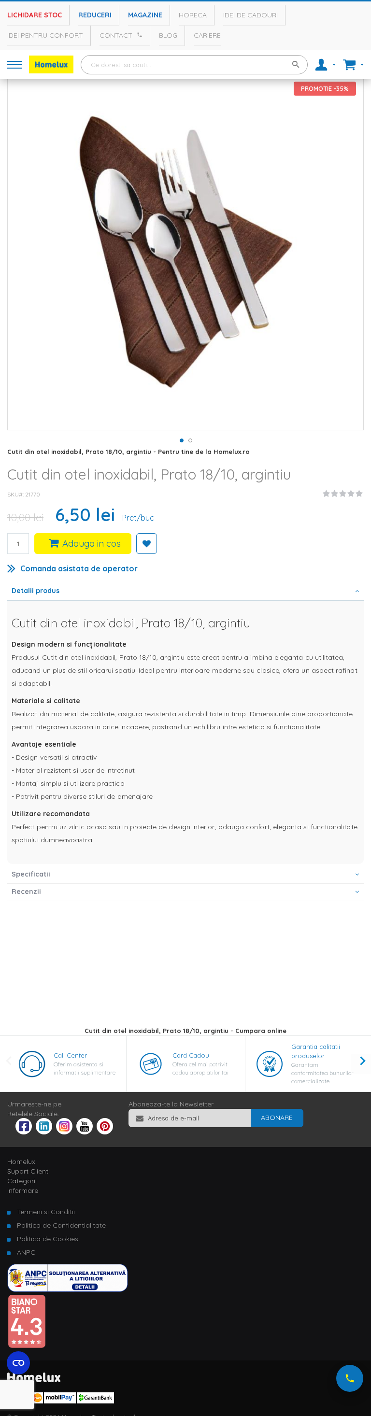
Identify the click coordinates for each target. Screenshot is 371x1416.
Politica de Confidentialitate (61, 1225)
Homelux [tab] (21, 1161)
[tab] (185, 591)
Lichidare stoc (34, 15)
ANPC (26, 1252)
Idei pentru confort (45, 35)
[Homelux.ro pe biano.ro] (26, 1346)
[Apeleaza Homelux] (138, 34)
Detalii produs (35, 590)
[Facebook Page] (23, 1128)
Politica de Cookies (47, 1238)
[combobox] (194, 64)
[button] (181, 440)
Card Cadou (190, 1055)
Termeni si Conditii (46, 1211)
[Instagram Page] (64, 1132)
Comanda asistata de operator (79, 568)
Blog (168, 35)
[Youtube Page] (84, 1132)
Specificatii (31, 874)
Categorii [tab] (22, 1180)
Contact (116, 35)
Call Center (70, 1055)
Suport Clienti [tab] (28, 1171)
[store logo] (51, 64)
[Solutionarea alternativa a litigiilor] (67, 1289)
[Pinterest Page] (105, 1132)
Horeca (193, 15)
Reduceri (95, 15)
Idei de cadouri (250, 15)
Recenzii (26, 891)
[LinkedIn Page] (44, 1132)
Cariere (207, 35)
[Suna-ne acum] (349, 1378)
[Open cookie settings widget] (18, 1362)
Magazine (145, 15)
